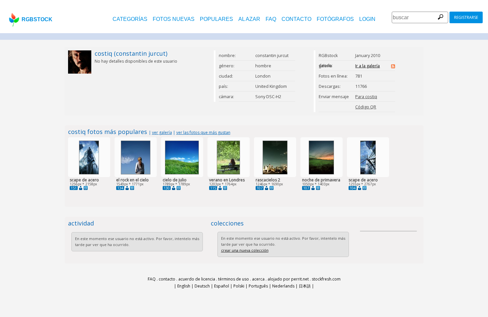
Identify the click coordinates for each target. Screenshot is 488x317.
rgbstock (37, 19)
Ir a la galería (367, 66)
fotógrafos (335, 19)
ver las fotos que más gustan (203, 132)
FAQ (271, 19)
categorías (130, 19)
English (183, 286)
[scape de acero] (89, 173)
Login (367, 19)
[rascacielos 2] (275, 173)
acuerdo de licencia (196, 279)
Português (258, 286)
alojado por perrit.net (288, 279)
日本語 (305, 286)
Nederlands (283, 286)
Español (221, 286)
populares (216, 19)
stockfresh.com (326, 279)
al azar (249, 19)
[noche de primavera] (321, 173)
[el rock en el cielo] (135, 173)
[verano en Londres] (228, 173)
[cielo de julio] (182, 173)
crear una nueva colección (245, 250)
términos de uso (233, 279)
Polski (238, 286)
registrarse (466, 17)
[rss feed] (393, 67)
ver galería (162, 132)
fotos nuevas (174, 19)
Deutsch (202, 286)
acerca (258, 279)
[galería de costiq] (81, 188)
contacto (296, 19)
